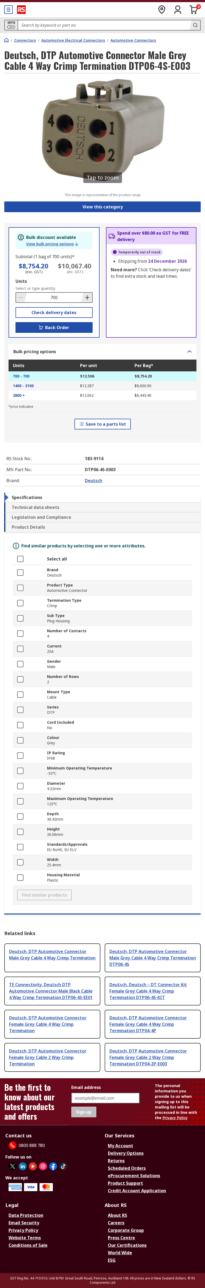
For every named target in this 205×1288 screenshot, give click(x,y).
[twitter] (13, 1166)
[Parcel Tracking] (162, 9)
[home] (6, 40)
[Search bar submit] (195, 25)
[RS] (21, 9)
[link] (52, 244)
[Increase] (86, 297)
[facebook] (53, 1166)
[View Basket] (194, 9)
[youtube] (33, 1166)
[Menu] (8, 9)
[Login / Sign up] (178, 9)
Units (21, 281)
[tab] (102, 497)
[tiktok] (63, 1166)
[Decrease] (21, 297)
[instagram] (43, 1166)
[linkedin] (23, 1166)
